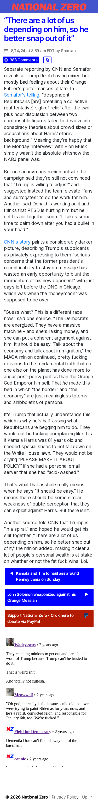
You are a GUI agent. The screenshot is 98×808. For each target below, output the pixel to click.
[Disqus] (49, 701)
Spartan (68, 50)
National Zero (35, 797)
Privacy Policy (65, 797)
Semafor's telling (21, 95)
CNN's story (17, 242)
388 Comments (24, 59)
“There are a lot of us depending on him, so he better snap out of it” (46, 29)
